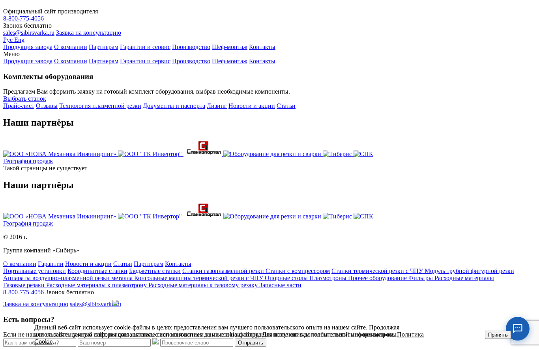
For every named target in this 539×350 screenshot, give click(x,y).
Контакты (262, 46)
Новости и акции (251, 105)
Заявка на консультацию (88, 32)
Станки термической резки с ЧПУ (378, 270)
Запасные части (280, 285)
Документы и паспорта (174, 105)
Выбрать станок (24, 98)
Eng (19, 39)
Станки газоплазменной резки (224, 270)
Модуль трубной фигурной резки (469, 270)
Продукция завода (27, 46)
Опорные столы (287, 278)
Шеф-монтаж (229, 46)
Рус (8, 39)
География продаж (28, 161)
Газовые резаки (24, 285)
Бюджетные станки (155, 270)
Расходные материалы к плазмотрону (97, 285)
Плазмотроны (328, 278)
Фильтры (421, 278)
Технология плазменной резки (100, 105)
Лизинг (217, 105)
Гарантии (51, 263)
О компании (70, 46)
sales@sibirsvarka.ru (28, 32)
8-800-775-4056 (23, 18)
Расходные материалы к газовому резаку (203, 285)
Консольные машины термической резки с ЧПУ (199, 278)
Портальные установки (34, 270)
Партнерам (103, 46)
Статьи (286, 105)
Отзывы (47, 105)
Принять (498, 335)
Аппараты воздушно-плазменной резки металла (68, 278)
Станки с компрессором (298, 270)
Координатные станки (97, 270)
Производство (191, 46)
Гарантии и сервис (145, 46)
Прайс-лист (18, 105)
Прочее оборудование (378, 278)
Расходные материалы (464, 278)
